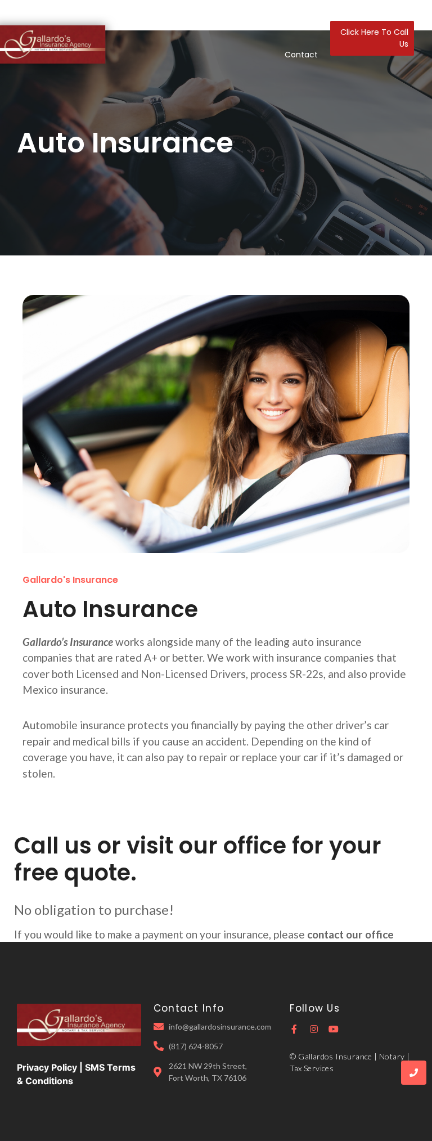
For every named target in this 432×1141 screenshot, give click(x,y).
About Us (175, 22)
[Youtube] (333, 1029)
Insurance (225, 22)
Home (133, 22)
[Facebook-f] (294, 1029)
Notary (299, 22)
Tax (266, 22)
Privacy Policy (47, 1067)
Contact (301, 54)
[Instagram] (313, 1029)
